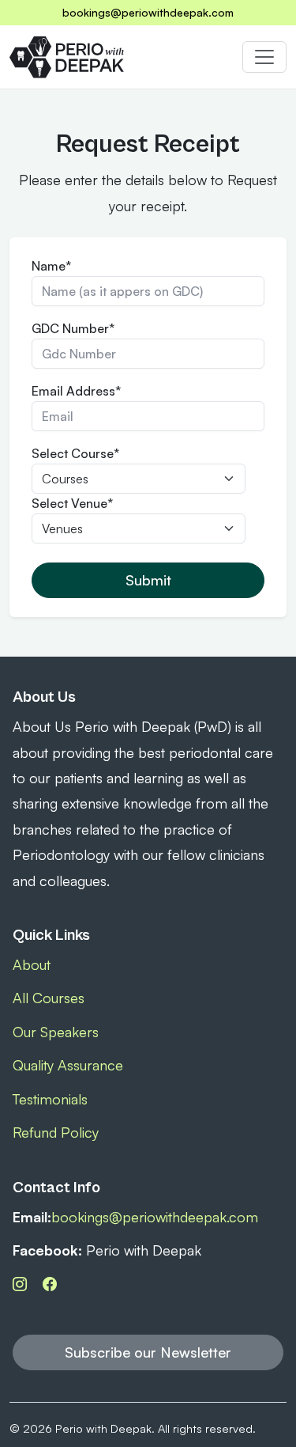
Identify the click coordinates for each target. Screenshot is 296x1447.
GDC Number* (73, 328)
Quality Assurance (68, 1065)
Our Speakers (56, 1031)
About (32, 964)
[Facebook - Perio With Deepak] (50, 1283)
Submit (148, 580)
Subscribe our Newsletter (148, 1352)
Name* (51, 266)
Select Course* (75, 453)
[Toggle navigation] (264, 57)
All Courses (48, 997)
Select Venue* (72, 503)
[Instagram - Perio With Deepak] (22, 1283)
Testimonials (50, 1099)
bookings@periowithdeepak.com (148, 12)
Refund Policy (56, 1132)
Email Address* (76, 391)
